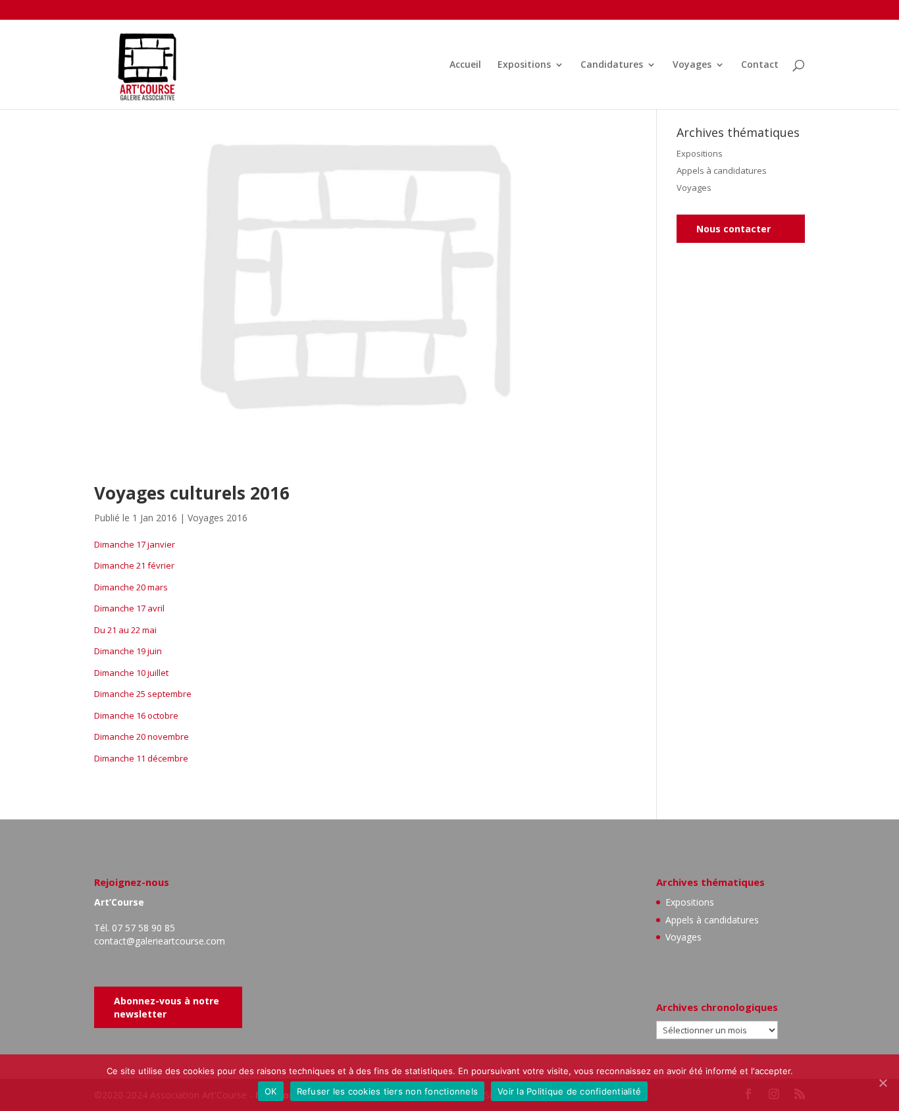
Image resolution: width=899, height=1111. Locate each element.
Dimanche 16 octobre (136, 715)
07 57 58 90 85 (143, 927)
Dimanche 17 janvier (134, 544)
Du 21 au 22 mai (125, 630)
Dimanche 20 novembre (141, 736)
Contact (760, 65)
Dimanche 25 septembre (143, 694)
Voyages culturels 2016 (192, 493)
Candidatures (611, 65)
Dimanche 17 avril (129, 608)
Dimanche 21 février (134, 565)
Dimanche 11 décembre (141, 758)
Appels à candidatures (722, 170)
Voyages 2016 (217, 517)
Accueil (465, 65)
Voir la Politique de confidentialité (569, 1091)
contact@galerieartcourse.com (159, 941)
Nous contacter (733, 228)
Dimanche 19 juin (128, 651)
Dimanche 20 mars (131, 587)
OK (271, 1091)
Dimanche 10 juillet (131, 673)
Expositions (524, 65)
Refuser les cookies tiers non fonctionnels (387, 1091)
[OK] (882, 1082)
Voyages (692, 65)
